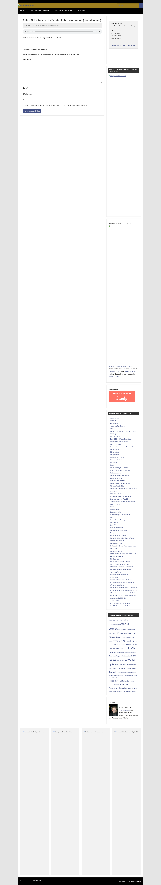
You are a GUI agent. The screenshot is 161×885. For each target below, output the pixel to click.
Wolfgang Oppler (131, 691)
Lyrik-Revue (114, 522)
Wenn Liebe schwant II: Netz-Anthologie (123, 587)
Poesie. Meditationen (117, 541)
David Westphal (123, 637)
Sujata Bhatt (130, 678)
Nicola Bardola (133, 672)
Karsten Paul (127, 656)
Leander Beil (120, 660)
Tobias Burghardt (116, 681)
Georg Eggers (112, 648)
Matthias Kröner (131, 664)
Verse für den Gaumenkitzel (119, 574)
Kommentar (27, 59)
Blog (22, 10)
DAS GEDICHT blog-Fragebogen (121, 439)
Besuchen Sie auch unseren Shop (120, 366)
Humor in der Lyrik (116, 494)
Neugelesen (114, 533)
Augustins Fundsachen (118, 426)
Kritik (112, 507)
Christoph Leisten (113, 633)
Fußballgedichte (115, 473)
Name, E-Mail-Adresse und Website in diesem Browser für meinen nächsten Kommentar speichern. (57, 105)
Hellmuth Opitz (121, 648)
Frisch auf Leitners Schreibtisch (120, 470)
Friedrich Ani (122, 644)
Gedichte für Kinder (116, 478)
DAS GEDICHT (114, 371)
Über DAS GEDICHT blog (39, 10)
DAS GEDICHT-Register (63, 10)
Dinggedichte (114, 454)
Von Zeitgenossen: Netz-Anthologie (122, 582)
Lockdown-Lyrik (115, 512)
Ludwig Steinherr (120, 664)
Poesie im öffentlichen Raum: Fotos (122, 538)
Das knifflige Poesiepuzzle (119, 441)
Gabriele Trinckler (131, 645)
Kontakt (81, 10)
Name (25, 88)
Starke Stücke (123, 678)
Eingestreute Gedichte (117, 457)
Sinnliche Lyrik (115, 559)
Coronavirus (124, 633)
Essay (112, 465)
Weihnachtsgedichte (117, 585)
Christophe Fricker (130, 629)
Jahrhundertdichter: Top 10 (119, 499)
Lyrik (111, 517)
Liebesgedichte (115, 509)
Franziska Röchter (114, 645)
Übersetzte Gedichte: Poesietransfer (122, 567)
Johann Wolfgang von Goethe (125, 652)
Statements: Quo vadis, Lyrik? (120, 564)
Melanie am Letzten (116, 528)
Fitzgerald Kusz (130, 641)
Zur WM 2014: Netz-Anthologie (120, 606)
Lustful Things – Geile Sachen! (120, 514)
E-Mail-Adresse (28, 94)
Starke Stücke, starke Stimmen (120, 561)
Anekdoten (113, 421)
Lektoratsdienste (130, 371)
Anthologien (114, 423)
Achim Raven (112, 620)
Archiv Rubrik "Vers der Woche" (123, 45)
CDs (111, 428)
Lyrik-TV (113, 525)
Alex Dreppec (119, 620)
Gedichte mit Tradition (117, 481)
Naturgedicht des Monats (118, 530)
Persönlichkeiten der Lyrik (118, 535)
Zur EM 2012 (114, 601)
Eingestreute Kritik (116, 460)
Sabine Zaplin (116, 678)
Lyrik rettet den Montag (117, 520)
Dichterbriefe (114, 449)
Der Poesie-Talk (115, 444)
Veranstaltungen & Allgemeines (120, 569)
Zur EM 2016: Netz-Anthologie (120, 603)
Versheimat (114, 577)
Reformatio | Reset (116, 543)
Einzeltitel (113, 462)
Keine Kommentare (53, 25)
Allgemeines (114, 418)
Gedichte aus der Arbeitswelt (119, 475)
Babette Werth (121, 629)
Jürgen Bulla (119, 656)
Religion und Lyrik (116, 551)
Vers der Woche (115, 572)
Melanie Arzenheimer (118, 668)
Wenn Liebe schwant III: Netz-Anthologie (123, 590)
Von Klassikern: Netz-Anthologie (121, 580)
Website (25, 100)
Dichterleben (114, 452)
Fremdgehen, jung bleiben (119, 468)
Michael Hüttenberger (123, 672)
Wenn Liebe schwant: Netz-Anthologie (123, 593)
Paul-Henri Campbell (123, 675)
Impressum (122, 881)
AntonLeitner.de (124, 710)
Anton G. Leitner (41, 25)
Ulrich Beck (126, 681)
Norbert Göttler (113, 675)
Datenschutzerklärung (134, 881)
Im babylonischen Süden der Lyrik (121, 496)
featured (117, 641)
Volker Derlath (128, 688)
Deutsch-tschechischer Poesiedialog (122, 447)
